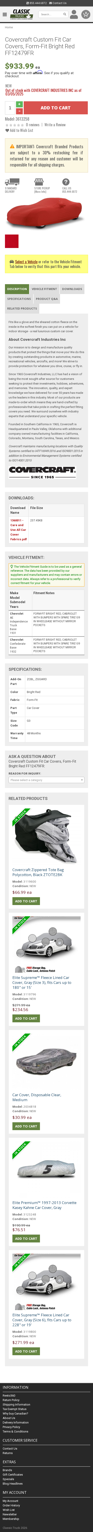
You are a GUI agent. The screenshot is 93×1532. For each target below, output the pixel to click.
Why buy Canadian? (15, 1413)
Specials (8, 1479)
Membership (11, 1519)
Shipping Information (16, 1404)
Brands (7, 1470)
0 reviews (33, 124)
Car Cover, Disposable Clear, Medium (36, 1097)
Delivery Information (16, 1422)
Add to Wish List (21, 130)
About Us (9, 1418)
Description (17, 289)
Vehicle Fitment (44, 289)
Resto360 (9, 1395)
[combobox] (46, 780)
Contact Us (59, 3)
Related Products (22, 308)
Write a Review (55, 124)
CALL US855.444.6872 (69, 189)
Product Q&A (47, 299)
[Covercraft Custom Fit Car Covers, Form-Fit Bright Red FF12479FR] (46, 214)
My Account (10, 1501)
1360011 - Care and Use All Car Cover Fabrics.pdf (18, 530)
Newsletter (10, 1514)
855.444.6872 (38, 3)
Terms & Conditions (15, 1431)
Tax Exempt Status (14, 1409)
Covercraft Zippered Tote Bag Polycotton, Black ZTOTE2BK (38, 872)
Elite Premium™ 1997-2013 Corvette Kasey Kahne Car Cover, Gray (44, 1205)
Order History (11, 1505)
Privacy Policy (11, 1427)
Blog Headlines (13, 1483)
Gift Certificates (13, 1474)
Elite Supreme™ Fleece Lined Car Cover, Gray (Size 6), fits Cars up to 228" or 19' (41, 1319)
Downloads (72, 289)
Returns (8, 1453)
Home (9, 27)
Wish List (9, 1510)
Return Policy (11, 1400)
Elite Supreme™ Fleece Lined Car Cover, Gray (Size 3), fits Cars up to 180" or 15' (41, 982)
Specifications (19, 299)
